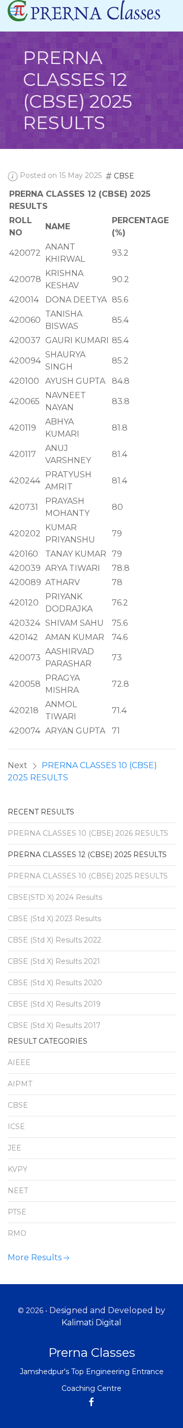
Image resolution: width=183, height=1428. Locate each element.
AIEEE (19, 1062)
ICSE (16, 1126)
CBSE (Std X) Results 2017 (54, 1025)
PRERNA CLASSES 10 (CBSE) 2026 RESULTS (88, 833)
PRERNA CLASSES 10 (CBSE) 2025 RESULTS (88, 875)
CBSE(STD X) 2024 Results (55, 897)
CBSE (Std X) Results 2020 (55, 982)
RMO (17, 1233)
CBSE (124, 175)
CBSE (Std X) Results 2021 (54, 961)
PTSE (17, 1212)
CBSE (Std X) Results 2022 (54, 940)
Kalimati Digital (91, 1322)
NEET (18, 1190)
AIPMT (20, 1083)
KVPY (17, 1169)
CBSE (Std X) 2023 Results (54, 918)
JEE (14, 1147)
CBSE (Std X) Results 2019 (54, 1004)
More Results (35, 1257)
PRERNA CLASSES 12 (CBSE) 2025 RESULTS (87, 854)
